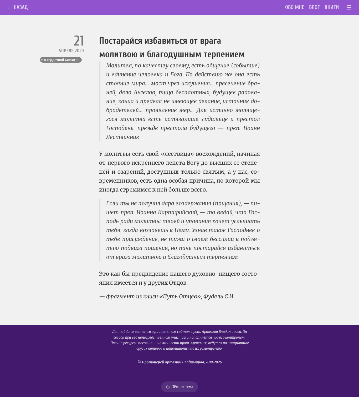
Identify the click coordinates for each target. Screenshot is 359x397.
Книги (332, 7)
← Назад (17, 7)
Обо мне (294, 7)
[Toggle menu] (349, 7)
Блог (314, 7)
